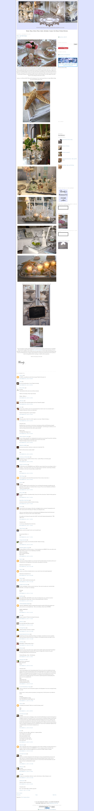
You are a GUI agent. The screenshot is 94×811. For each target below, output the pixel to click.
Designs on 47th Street (23, 464)
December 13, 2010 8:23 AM (26, 750)
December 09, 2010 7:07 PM (26, 503)
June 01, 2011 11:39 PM (25, 790)
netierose (21, 482)
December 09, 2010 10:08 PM (26, 575)
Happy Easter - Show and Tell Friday (68, 165)
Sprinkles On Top (53, 803)
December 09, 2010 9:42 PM (26, 556)
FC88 (20, 774)
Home (27, 31)
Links (41, 31)
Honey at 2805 (22, 492)
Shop (31, 31)
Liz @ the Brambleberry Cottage (25, 686)
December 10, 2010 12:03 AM (26, 581)
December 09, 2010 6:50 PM (26, 461)
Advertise (46, 31)
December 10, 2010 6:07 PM (26, 665)
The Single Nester (23, 627)
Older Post (54, 794)
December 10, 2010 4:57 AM (26, 593)
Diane (21, 615)
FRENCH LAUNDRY (23, 445)
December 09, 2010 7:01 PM (26, 489)
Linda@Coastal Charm (23, 584)
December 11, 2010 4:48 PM (26, 710)
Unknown (21, 375)
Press (38, 31)
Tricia (21, 417)
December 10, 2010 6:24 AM (26, 612)
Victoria (21, 506)
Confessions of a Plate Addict (25, 456)
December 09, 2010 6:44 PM (26, 420)
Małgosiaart (22, 766)
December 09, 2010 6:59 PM (26, 479)
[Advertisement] (67, 77)
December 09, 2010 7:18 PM (26, 519)
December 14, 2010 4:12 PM (26, 771)
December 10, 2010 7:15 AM (26, 618)
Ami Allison (22, 641)
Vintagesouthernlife (23, 539)
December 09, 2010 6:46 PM (26, 442)
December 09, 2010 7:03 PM (26, 497)
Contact (51, 31)
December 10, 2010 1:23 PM (26, 656)
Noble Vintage (22, 476)
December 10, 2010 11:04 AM (26, 638)
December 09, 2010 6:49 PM (26, 454)
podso (21, 407)
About (34, 31)
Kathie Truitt (22, 744)
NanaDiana (21, 596)
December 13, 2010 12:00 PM (26, 763)
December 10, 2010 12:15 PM (26, 645)
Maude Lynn (22, 621)
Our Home (56, 31)
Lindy (21, 381)
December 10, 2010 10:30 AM (26, 631)
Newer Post (18, 794)
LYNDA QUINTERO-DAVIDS (25, 603)
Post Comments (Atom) (25, 797)
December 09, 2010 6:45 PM (26, 433)
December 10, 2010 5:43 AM (26, 600)
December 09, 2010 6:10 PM (26, 397)
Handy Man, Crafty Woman (24, 500)
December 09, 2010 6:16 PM (26, 414)
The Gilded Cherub (23, 713)
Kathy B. (21, 559)
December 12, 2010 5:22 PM (26, 742)
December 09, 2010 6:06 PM (26, 378)
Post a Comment (19, 793)
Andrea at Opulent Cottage (24, 436)
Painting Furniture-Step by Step (67, 139)
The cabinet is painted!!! (66, 152)
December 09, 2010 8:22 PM (26, 544)
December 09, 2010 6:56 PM (26, 473)
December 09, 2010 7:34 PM (26, 525)
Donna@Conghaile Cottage (24, 547)
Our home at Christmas (65, 145)
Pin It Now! (19, 37)
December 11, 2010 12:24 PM (26, 700)
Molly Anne (22, 400)
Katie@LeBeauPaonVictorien (25, 634)
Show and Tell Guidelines (37, 349)
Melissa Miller (22, 387)
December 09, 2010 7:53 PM (26, 537)
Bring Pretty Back (23, 659)
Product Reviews (64, 31)
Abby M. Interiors (23, 528)
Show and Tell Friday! (22, 35)
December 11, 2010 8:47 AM (26, 683)
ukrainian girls (22, 780)
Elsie (20, 730)
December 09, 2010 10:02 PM (26, 566)
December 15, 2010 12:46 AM (26, 777)
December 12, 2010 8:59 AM (26, 727)
